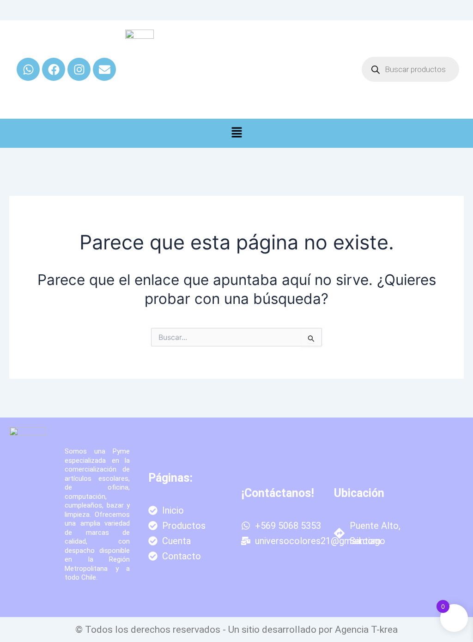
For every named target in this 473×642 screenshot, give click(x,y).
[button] (236, 133)
